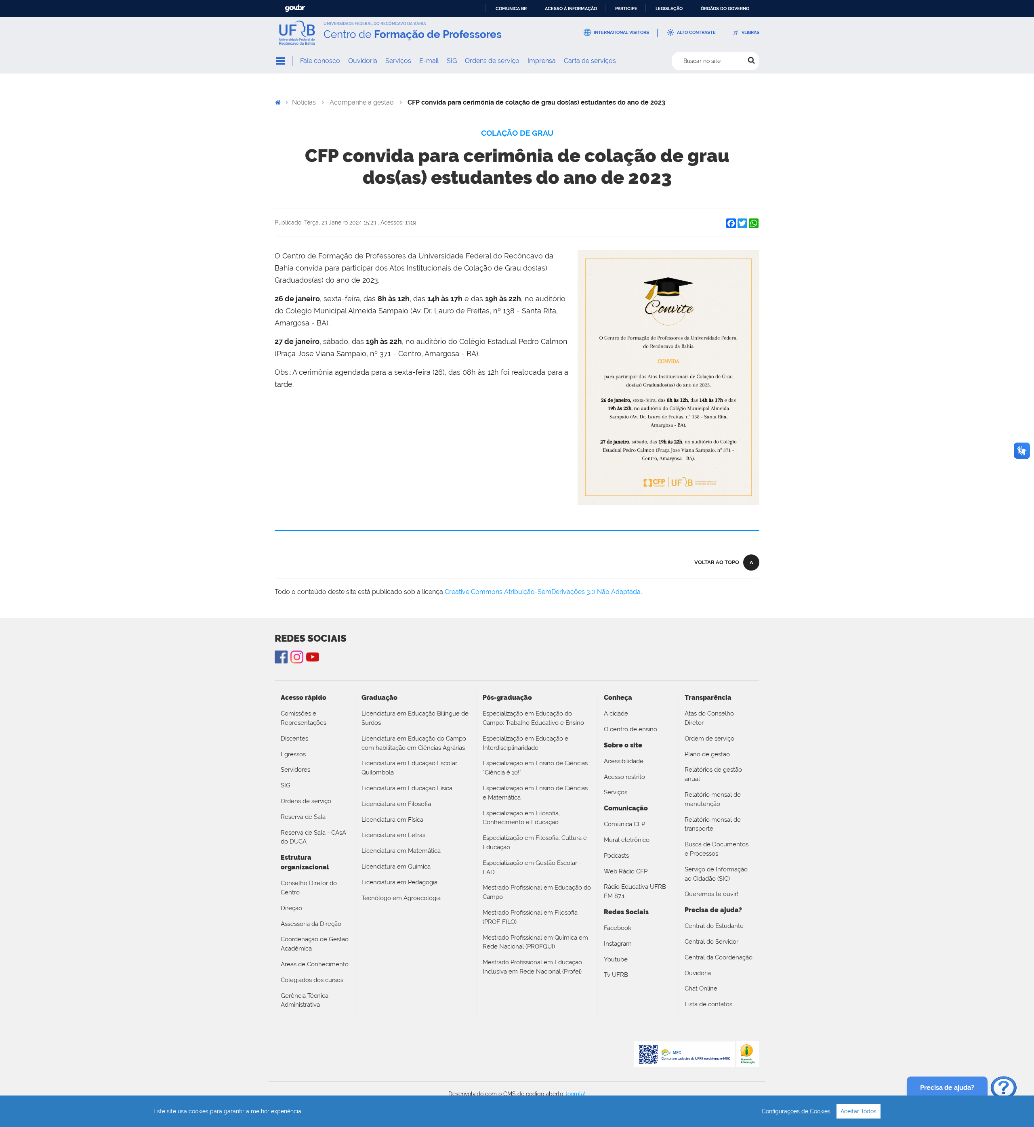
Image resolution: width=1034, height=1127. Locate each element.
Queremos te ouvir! (711, 894)
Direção (291, 908)
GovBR (295, 8)
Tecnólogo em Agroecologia (401, 898)
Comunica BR (511, 8)
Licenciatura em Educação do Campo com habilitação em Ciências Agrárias (413, 743)
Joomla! (575, 1094)
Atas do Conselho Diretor (709, 718)
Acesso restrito (624, 777)
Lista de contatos (708, 1004)
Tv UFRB (616, 974)
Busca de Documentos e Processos (716, 849)
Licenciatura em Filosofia (396, 804)
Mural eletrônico (626, 840)
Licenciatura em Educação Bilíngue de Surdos (415, 718)
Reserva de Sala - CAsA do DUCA (313, 837)
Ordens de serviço (492, 61)
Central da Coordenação (718, 957)
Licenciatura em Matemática (401, 850)
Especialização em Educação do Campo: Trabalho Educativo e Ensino (533, 718)
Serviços (398, 61)
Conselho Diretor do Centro (309, 887)
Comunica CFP (624, 824)
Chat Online (701, 988)
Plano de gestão (707, 754)
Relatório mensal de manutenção (713, 799)
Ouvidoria (362, 61)
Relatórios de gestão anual (713, 774)
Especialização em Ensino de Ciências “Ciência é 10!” (535, 768)
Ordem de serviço (709, 738)
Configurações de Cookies (796, 1111)
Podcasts (616, 855)
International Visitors (621, 32)
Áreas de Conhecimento (315, 964)
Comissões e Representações (303, 718)
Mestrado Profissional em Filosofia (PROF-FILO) (530, 917)
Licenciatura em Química (396, 866)
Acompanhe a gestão (362, 102)
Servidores (295, 769)
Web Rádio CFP (625, 871)
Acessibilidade (623, 761)
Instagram (296, 657)
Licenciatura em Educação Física (406, 788)
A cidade (616, 713)
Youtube (616, 959)
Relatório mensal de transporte (713, 824)
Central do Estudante (714, 926)
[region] (517, 1111)
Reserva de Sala (303, 817)
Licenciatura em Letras (393, 835)
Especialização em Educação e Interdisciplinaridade (525, 743)
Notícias (304, 102)
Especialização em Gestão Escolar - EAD (532, 867)
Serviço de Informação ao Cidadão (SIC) (716, 874)
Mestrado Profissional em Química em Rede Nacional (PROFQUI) (535, 942)
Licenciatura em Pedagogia (399, 882)
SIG (452, 61)
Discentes (294, 738)
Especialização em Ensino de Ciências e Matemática (535, 793)
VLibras (750, 32)
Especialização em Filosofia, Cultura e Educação (535, 842)
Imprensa (542, 61)
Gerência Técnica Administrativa (304, 1000)
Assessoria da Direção (311, 924)
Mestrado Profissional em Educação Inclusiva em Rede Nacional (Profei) (532, 967)
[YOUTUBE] (312, 657)
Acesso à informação (571, 8)
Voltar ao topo (716, 562)
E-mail (429, 61)
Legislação (669, 8)
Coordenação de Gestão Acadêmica (315, 944)
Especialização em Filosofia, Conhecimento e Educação (521, 818)
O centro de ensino (630, 729)
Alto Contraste (696, 32)
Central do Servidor (711, 941)
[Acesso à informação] (747, 1054)
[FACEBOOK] (281, 657)
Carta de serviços (590, 61)
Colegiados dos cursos (312, 980)
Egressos (293, 754)
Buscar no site (702, 61)
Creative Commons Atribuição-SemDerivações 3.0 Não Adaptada (543, 592)
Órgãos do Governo (725, 8)
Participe (626, 8)
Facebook (617, 928)
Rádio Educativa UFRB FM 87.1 (635, 891)
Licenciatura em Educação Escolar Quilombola (409, 768)
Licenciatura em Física (392, 819)
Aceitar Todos (858, 1111)
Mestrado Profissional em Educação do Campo (537, 892)
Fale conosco (320, 61)
